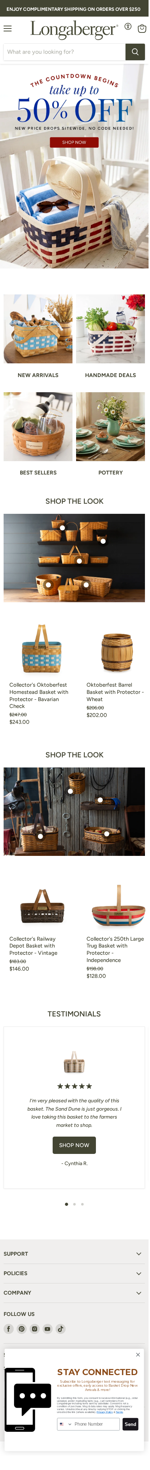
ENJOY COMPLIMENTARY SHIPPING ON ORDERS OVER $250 (73, 9)
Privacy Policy (104, 1411)
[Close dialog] (138, 1355)
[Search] (135, 52)
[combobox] (64, 1424)
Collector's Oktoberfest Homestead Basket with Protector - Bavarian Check (38, 695)
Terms (119, 1411)
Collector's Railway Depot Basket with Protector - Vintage (33, 946)
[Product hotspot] (62, 527)
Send (130, 1424)
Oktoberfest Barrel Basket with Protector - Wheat (115, 692)
